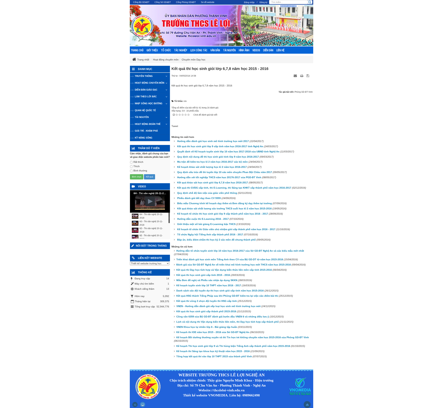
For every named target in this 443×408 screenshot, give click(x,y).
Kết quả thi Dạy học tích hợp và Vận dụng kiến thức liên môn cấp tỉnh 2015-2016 (224, 269)
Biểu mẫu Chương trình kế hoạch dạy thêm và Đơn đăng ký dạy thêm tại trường (224, 203)
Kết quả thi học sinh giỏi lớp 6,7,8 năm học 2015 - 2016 (201, 85)
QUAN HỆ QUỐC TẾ (145, 110)
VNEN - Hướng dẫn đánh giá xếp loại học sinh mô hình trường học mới (218, 306)
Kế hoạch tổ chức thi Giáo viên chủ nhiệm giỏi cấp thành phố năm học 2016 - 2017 (226, 229)
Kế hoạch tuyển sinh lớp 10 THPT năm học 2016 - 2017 (208, 285)
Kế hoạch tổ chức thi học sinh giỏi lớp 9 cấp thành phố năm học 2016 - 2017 (222, 213)
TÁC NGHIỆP (180, 50)
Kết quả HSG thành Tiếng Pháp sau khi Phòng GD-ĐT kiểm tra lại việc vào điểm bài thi (227, 295)
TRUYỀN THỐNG (144, 76)
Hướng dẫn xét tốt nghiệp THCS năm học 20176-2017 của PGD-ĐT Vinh (219, 177)
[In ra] (302, 75)
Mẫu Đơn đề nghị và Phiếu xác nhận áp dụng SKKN (206, 280)
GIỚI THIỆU (152, 50)
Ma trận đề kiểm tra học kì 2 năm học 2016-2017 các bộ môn (212, 161)
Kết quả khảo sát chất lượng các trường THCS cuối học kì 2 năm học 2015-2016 (224, 208)
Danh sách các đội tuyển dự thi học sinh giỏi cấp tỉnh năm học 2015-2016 (220, 290)
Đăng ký (263, 2)
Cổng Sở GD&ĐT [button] (163, 2)
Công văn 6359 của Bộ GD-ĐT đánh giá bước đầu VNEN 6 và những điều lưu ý (222, 316)
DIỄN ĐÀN (268, 50)
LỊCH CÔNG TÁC (198, 50)
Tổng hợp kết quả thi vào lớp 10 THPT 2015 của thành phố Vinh (214, 356)
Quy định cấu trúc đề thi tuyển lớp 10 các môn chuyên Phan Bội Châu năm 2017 (224, 172)
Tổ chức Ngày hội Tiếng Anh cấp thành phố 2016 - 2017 (210, 234)
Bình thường (140, 170)
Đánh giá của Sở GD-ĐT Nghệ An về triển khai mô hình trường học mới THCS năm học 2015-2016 (233, 264)
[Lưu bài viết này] (308, 75)
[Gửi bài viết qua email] (296, 75)
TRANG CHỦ (137, 50)
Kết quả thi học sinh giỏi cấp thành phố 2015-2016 (206, 311)
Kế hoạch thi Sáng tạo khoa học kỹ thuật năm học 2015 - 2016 (213, 351)
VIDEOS (256, 50)
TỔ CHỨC (166, 50)
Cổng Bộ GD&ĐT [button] (141, 2)
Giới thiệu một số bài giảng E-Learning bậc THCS (206, 224)
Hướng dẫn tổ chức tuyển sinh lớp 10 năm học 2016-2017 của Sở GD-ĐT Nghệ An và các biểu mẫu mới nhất (240, 250)
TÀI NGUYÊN (229, 50)
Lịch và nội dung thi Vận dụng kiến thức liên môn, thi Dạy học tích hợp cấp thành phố (227, 321)
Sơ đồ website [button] (207, 2)
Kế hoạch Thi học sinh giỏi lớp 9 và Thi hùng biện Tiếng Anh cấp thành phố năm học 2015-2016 (233, 346)
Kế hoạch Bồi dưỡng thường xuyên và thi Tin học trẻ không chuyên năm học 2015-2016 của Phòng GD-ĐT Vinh (242, 337)
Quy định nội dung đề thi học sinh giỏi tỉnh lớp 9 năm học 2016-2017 (218, 156)
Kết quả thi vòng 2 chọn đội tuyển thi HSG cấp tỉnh (206, 301)
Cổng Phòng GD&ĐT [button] (186, 2)
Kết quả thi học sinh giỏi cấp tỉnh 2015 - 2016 (203, 275)
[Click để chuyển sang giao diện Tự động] (135, 404)
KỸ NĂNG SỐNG (143, 137)
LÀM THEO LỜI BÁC (146, 96)
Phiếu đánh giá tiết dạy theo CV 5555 (199, 198)
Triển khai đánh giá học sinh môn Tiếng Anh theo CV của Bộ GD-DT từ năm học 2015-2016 (229, 259)
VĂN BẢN (215, 50)
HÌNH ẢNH (244, 50)
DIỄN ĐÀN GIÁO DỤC (146, 89)
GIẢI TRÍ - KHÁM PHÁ (146, 131)
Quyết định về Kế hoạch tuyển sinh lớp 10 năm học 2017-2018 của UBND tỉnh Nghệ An (228, 151)
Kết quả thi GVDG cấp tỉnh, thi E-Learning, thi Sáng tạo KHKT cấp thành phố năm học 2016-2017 (234, 187)
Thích (136, 166)
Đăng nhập (249, 2)
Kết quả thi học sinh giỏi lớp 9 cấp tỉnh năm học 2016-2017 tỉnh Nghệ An (220, 146)
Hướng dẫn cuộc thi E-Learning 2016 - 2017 (203, 219)
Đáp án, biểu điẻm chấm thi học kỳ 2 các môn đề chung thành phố (216, 239)
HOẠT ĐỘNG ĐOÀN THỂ (148, 124)
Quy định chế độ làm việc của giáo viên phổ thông (207, 193)
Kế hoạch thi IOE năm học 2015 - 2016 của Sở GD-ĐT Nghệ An (212, 332)
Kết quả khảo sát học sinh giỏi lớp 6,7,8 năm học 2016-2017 (212, 182)
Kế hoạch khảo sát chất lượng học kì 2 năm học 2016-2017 (212, 167)
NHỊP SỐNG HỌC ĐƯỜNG (148, 103)
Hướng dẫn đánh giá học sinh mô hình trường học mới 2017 (213, 141)
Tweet (174, 126)
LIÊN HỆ (280, 50)
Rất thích (138, 162)
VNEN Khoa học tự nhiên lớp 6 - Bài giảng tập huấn (206, 327)
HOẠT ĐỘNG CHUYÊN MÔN (149, 83)
